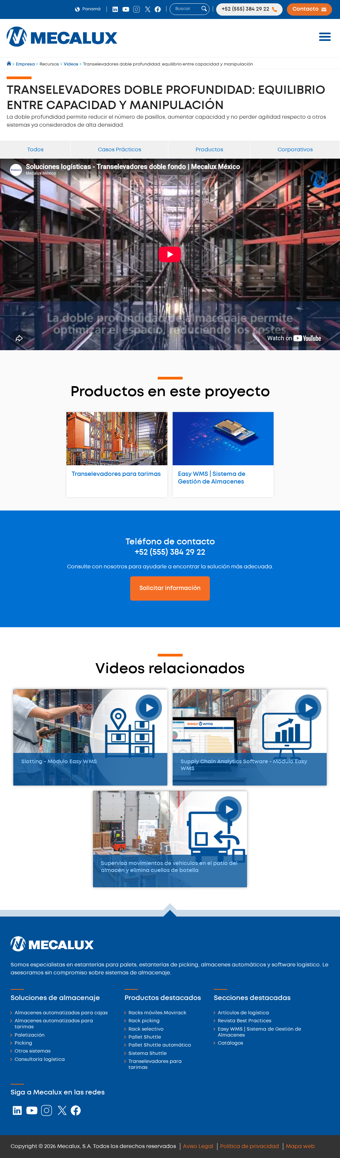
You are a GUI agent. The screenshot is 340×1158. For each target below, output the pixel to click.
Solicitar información (170, 588)
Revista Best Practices (244, 1021)
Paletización (29, 1035)
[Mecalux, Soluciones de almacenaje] (62, 48)
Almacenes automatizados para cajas (61, 1013)
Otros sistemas (32, 1051)
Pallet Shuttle (144, 1037)
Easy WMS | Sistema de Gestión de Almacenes (211, 478)
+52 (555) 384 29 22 (170, 552)
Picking (23, 1043)
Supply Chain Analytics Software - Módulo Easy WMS (244, 765)
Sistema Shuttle (147, 1054)
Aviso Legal (198, 1146)
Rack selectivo (145, 1029)
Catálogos (230, 1043)
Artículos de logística (243, 1013)
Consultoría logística (40, 1060)
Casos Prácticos (119, 149)
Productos (209, 149)
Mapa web (300, 1146)
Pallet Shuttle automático (159, 1045)
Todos (35, 149)
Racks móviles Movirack (157, 1013)
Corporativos (295, 149)
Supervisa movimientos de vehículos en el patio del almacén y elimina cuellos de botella (169, 867)
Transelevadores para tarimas (116, 474)
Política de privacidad (249, 1146)
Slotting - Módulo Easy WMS (59, 761)
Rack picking (144, 1021)
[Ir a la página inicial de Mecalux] (9, 64)
